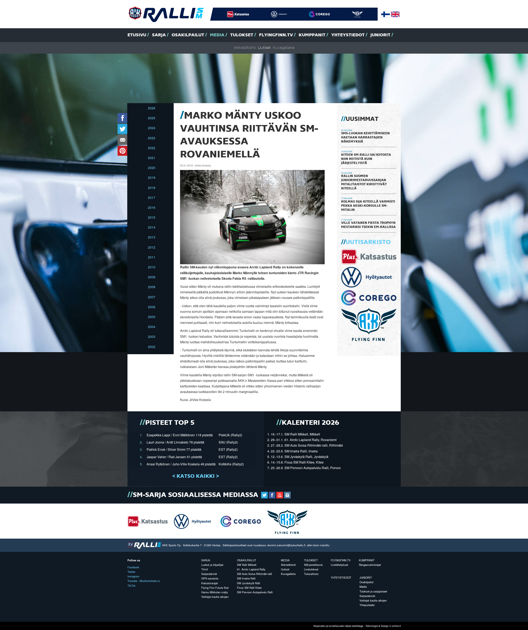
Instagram (133, 576)
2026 (151, 108)
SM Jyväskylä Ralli (248, 583)
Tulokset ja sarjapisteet (373, 591)
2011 (151, 257)
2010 (151, 267)
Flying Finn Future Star (215, 588)
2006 (151, 306)
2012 (151, 247)
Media (217, 35)
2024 (151, 127)
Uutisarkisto (368, 242)
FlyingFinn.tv (276, 35)
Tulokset (241, 35)
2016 (151, 207)
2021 (151, 157)
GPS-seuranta (209, 578)
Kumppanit (312, 35)
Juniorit (380, 35)
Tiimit (204, 569)
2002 (151, 346)
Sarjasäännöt (209, 574)
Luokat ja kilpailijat (212, 565)
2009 (151, 277)
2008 (151, 286)
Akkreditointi (245, 48)
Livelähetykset (339, 565)
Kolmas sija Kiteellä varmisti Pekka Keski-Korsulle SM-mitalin (368, 206)
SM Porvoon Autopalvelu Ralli (255, 592)
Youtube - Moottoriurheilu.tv (143, 581)
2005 (151, 316)
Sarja (159, 35)
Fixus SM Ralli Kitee (249, 588)
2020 (151, 167)
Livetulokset (311, 569)
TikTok (131, 586)
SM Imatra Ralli (246, 578)
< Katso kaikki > (195, 476)
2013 (151, 237)
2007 (151, 297)
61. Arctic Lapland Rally (251, 569)
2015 (151, 217)
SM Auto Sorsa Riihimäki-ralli (254, 574)
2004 (151, 326)
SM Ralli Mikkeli (246, 565)
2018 (151, 187)
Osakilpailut (188, 35)
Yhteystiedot (348, 35)
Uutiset (264, 48)
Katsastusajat (209, 583)
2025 (151, 118)
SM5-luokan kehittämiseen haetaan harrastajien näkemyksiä (365, 137)
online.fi (396, 626)
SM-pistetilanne (313, 565)
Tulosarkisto (311, 574)
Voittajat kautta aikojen (215, 597)
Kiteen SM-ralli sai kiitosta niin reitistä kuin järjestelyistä (366, 159)
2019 (151, 177)
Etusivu (136, 35)
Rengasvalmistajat (370, 565)
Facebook (133, 567)
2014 (151, 227)
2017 (151, 197)
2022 (151, 147)
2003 (151, 336)
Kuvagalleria (283, 48)
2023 (151, 138)
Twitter (131, 572)
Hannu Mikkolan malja (214, 592)
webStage (357, 626)
